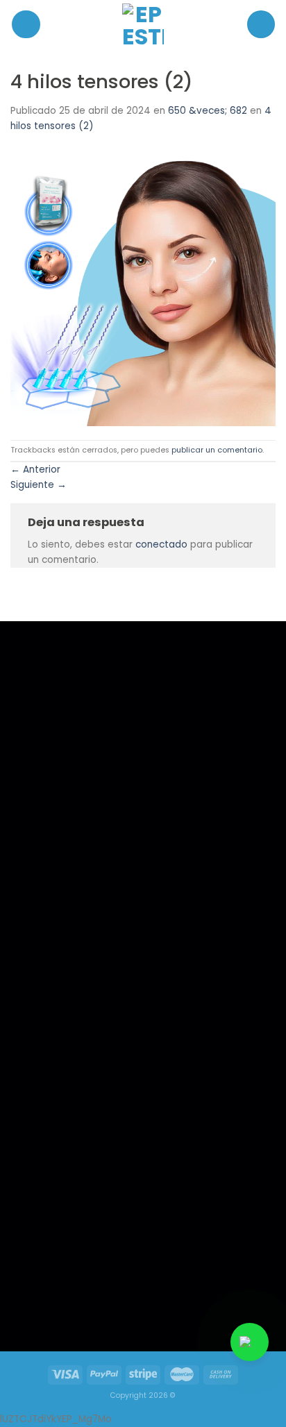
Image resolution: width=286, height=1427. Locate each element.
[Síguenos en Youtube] (104, 1302)
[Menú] (26, 24)
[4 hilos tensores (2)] (143, 286)
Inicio (37, 971)
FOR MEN (43, 989)
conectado (161, 544)
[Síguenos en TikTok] (75, 1302)
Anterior (35, 469)
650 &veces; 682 (207, 110)
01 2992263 (187, 990)
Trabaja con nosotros (67, 1026)
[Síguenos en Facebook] (46, 1302)
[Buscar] (261, 24)
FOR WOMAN (51, 1008)
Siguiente (38, 484)
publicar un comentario (216, 450)
